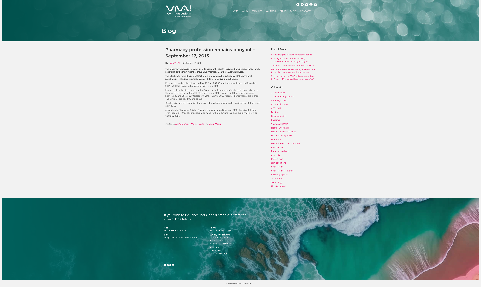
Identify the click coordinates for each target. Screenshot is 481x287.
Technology (276, 182)
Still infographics (279, 174)
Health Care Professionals (283, 132)
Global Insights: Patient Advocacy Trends (291, 55)
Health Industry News (185, 124)
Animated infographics (282, 96)
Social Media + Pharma (282, 171)
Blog (293, 11)
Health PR (202, 124)
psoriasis (275, 155)
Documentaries (278, 116)
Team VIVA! (276, 178)
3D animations (278, 92)
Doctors (275, 112)
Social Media (214, 124)
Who (245, 11)
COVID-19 (276, 108)
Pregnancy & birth (280, 151)
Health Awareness (280, 128)
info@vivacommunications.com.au (181, 237)
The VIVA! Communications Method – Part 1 (292, 65)
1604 (184, 230)
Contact (305, 11)
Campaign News (279, 100)
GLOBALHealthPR (280, 124)
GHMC (283, 11)
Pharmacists (277, 147)
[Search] (314, 11)
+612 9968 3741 (171, 230)
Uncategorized (278, 186)
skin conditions (278, 163)
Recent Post (277, 159)
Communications (279, 104)
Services (257, 11)
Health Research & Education (285, 143)
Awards (271, 11)
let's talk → (183, 219)
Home (235, 11)
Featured (275, 120)
